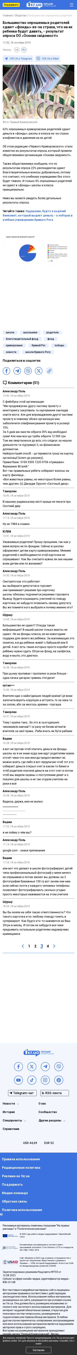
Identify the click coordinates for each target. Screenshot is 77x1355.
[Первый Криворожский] (41, 5)
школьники (30, 332)
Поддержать (11, 5)
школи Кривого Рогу (37, 352)
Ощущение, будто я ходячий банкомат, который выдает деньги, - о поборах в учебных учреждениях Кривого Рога (38, 215)
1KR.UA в (20, 58)
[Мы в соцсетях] (18, 1066)
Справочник (11, 1129)
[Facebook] (6, 371)
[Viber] (28, 371)
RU (24, 49)
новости (11, 352)
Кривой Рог (38, 345)
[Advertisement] (38, 995)
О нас (42, 1103)
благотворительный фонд (22, 338)
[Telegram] (17, 371)
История (9, 1112)
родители (52, 332)
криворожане (14, 345)
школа (10, 332)
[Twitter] (38, 371)
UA (16, 49)
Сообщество (47, 1112)
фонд (50, 338)
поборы (59, 345)
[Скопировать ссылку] (49, 371)
